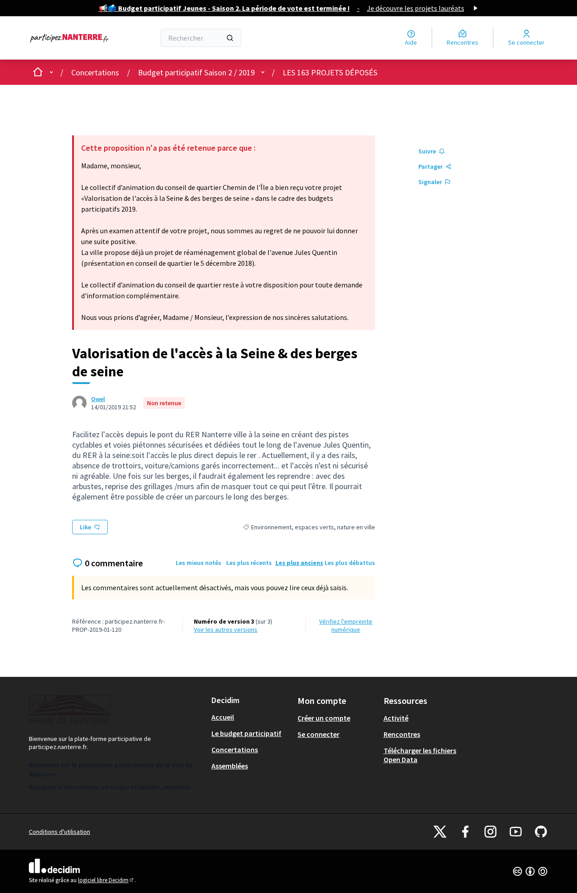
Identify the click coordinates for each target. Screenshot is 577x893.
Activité (396, 717)
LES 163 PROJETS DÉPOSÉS (330, 72)
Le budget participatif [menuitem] (246, 733)
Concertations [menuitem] (234, 749)
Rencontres (402, 734)
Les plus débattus (350, 563)
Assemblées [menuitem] (229, 765)
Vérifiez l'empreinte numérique (345, 625)
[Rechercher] (230, 37)
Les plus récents (249, 563)
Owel (98, 399)
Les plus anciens (299, 563)
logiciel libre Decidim (106, 880)
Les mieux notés (198, 563)
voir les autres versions (225, 629)
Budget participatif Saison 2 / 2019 (196, 72)
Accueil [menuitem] (222, 717)
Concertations (95, 72)
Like (85, 527)
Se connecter (318, 734)
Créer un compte (324, 717)
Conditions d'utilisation (59, 832)
